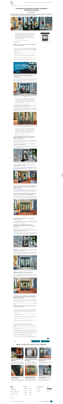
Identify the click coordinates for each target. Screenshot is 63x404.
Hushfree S (24, 394)
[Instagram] (48, 388)
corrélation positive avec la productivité (17, 168)
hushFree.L (15, 14)
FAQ (11, 395)
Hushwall (30, 392)
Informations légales (13, 389)
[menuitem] (26, 2)
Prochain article (45, 341)
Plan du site (12, 397)
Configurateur (39, 2)
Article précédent (36, 341)
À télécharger (25, 390)
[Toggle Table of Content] (35, 42)
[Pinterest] (51, 388)
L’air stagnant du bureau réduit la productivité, (19, 189)
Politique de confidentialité (14, 393)
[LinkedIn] (49, 388)
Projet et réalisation (41, 401)
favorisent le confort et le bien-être (27, 167)
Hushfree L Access (45, 41)
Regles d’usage (25, 388)
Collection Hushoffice (33, 2)
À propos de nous (26, 2)
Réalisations (42, 2)
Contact (49, 2)
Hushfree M (30, 388)
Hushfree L (30, 390)
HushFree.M (15, 249)
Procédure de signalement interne (15, 391)
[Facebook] (47, 388)
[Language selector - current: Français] (51, 2)
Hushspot (30, 394)
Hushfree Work (25, 392)
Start (12, 387)
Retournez (15, 341)
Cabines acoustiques (13, 5)
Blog (46, 2)
